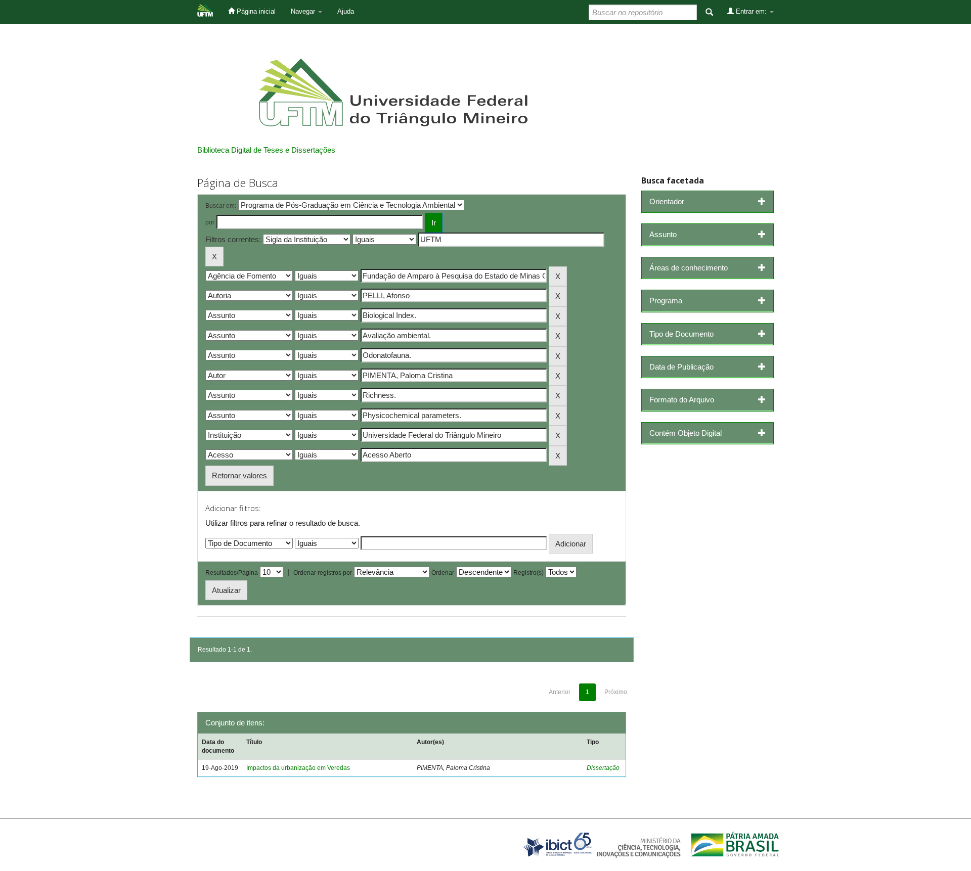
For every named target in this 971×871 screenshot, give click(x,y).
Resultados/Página (231, 572)
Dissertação (603, 767)
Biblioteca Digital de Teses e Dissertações (266, 150)
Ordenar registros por (322, 572)
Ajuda (345, 11)
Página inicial (255, 11)
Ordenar (442, 572)
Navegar (304, 11)
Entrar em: (751, 11)
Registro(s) (528, 572)
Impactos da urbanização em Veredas (298, 767)
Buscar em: (220, 205)
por (209, 222)
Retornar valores (239, 475)
